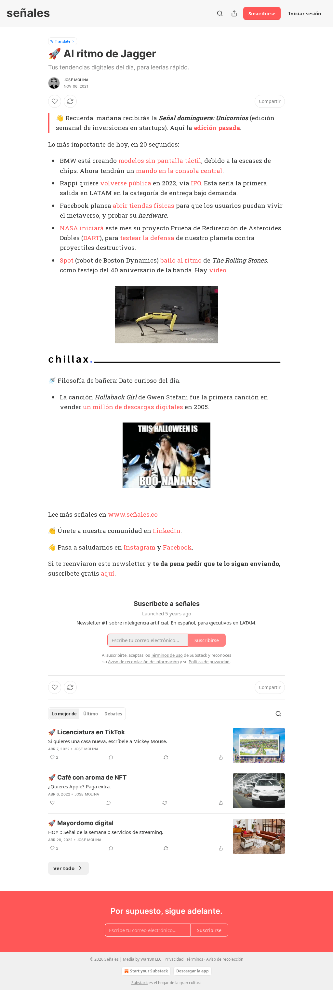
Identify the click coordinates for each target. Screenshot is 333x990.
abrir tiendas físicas (143, 205)
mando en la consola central (179, 170)
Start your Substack (149, 971)
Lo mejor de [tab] (64, 714)
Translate (62, 41)
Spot (66, 260)
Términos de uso (167, 655)
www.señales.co (133, 514)
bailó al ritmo (181, 260)
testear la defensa (147, 238)
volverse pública (125, 183)
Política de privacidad (209, 662)
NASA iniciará (82, 228)
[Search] (219, 13)
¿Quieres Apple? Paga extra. (79, 786)
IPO (196, 183)
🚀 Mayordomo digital (80, 823)
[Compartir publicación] (234, 13)
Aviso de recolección (224, 959)
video (217, 270)
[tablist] (87, 713)
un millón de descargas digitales (133, 407)
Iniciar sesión (304, 13)
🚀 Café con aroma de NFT (87, 777)
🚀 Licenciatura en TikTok (86, 732)
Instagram (139, 547)
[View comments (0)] (111, 757)
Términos (194, 959)
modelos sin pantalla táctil (159, 160)
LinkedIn (166, 530)
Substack (139, 982)
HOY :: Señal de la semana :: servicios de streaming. (105, 832)
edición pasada (217, 127)
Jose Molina (76, 80)
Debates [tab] (113, 714)
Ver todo (63, 868)
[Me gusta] (54, 101)
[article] (166, 745)
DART (91, 238)
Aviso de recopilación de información (143, 662)
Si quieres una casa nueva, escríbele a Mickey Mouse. (107, 741)
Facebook (177, 547)
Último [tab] (90, 714)
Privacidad (174, 959)
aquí (107, 573)
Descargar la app (192, 971)
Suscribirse (261, 13)
